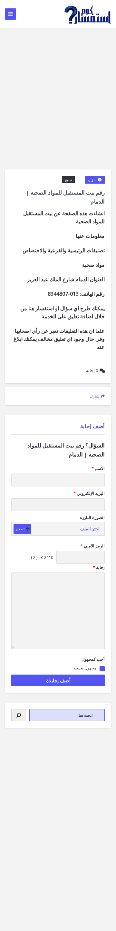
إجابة (92, 370)
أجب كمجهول (93, 659)
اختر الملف (90, 528)
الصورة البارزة (92, 517)
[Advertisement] (58, 89)
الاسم (98, 468)
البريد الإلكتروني (89, 493)
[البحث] (18, 715)
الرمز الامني (93, 546)
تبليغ (68, 179)
